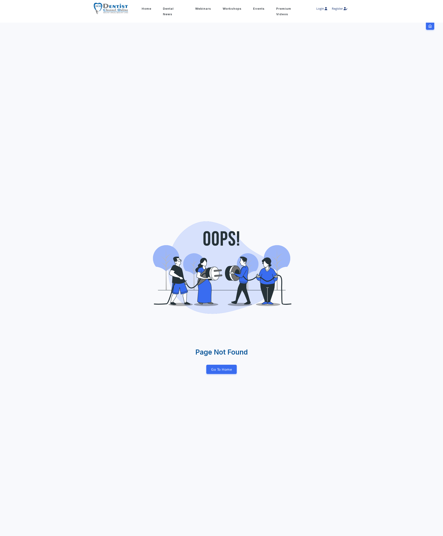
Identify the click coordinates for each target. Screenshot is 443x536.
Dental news (168, 11)
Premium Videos (283, 11)
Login (320, 8)
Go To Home (221, 369)
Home (146, 8)
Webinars (203, 8)
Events (259, 8)
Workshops (232, 8)
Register (338, 8)
